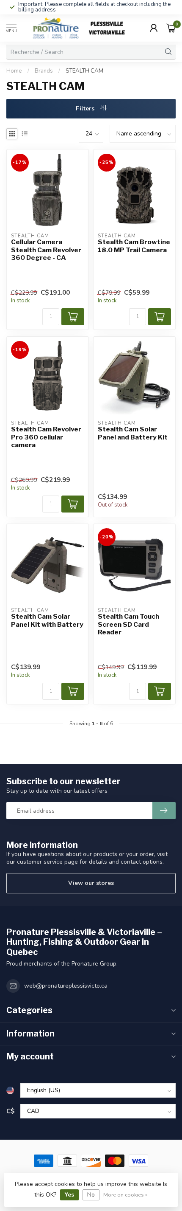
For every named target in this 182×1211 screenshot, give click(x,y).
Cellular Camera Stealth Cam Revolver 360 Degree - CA (46, 250)
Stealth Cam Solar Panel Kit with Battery (47, 620)
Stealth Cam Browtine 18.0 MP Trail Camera (134, 245)
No (91, 1195)
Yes (69, 1195)
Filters (86, 108)
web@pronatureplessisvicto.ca (66, 986)
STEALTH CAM (84, 71)
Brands (44, 71)
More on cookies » (125, 1194)
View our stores (91, 883)
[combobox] (83, 52)
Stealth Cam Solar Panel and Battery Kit (133, 433)
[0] (171, 28)
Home (14, 71)
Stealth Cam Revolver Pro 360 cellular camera (46, 437)
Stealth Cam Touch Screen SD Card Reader (128, 624)
